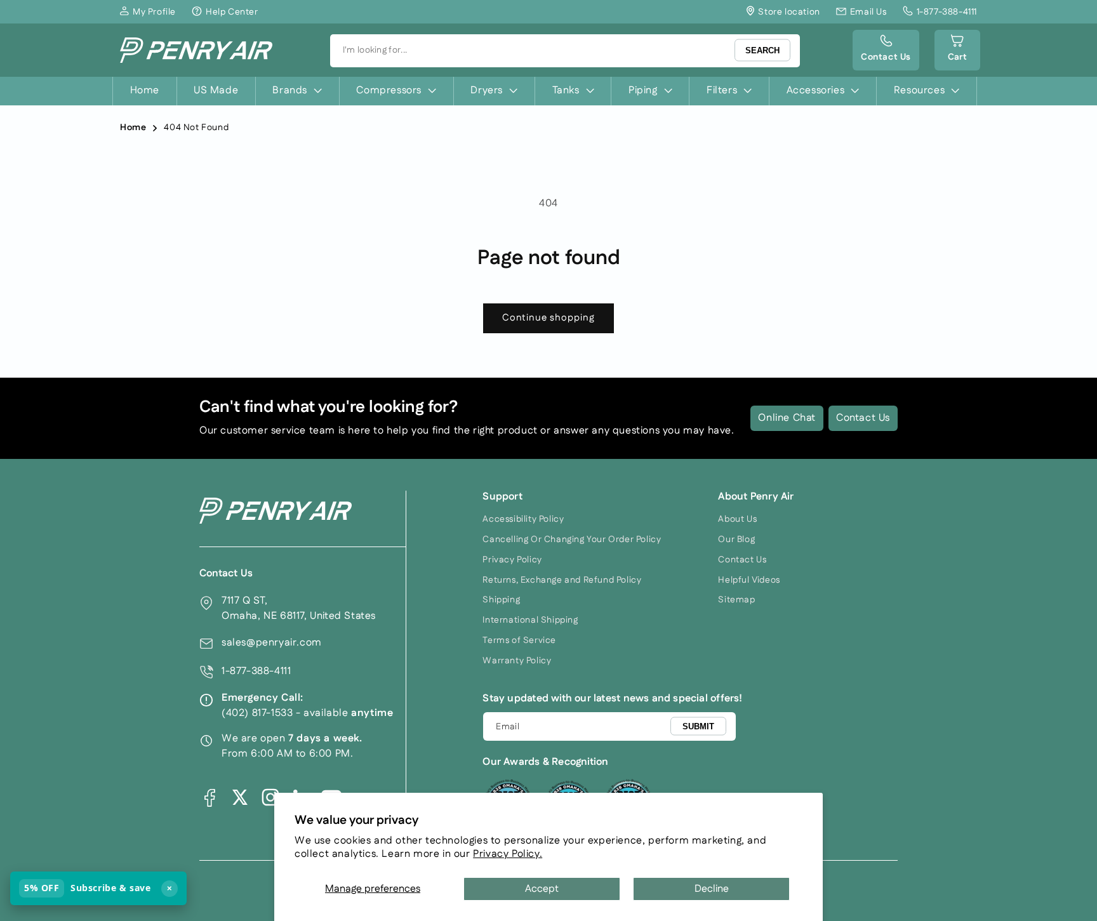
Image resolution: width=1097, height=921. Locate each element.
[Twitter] (240, 797)
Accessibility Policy (523, 519)
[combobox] (565, 50)
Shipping (501, 599)
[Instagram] (270, 797)
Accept (542, 889)
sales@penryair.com (272, 642)
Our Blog (736, 539)
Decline (712, 889)
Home (133, 127)
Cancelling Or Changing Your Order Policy (571, 539)
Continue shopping (548, 317)
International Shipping (530, 620)
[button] (957, 50)
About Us (737, 519)
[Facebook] (209, 797)
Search (762, 50)
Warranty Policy (516, 660)
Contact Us (863, 418)
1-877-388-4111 (256, 671)
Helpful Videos (749, 580)
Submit (698, 726)
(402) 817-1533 (257, 713)
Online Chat (787, 418)
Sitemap (736, 599)
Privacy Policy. (507, 854)
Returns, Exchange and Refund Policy (561, 580)
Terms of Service (519, 640)
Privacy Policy (512, 559)
